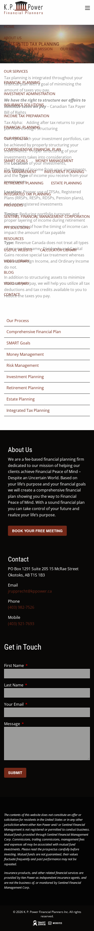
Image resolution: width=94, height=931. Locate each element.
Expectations (54, 60)
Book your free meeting (37, 530)
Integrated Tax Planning (27, 194)
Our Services (16, 71)
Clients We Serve (19, 60)
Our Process (16, 138)
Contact (12, 294)
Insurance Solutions (24, 104)
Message (31, 723)
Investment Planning (64, 171)
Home (9, 26)
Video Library (16, 261)
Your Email (33, 704)
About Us (12, 37)
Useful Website (18, 249)
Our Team (13, 48)
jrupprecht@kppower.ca (30, 591)
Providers (13, 205)
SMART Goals (16, 160)
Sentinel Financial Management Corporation (47, 216)
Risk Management (20, 171)
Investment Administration (29, 93)
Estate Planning (66, 183)
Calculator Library (58, 249)
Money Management (54, 160)
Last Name (33, 685)
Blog (9, 272)
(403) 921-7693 (21, 623)
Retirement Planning (23, 183)
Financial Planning (22, 82)
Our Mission (41, 48)
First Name (33, 665)
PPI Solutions (17, 227)
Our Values (71, 48)
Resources (14, 238)
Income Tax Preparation (26, 115)
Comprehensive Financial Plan (32, 149)
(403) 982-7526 (21, 607)
